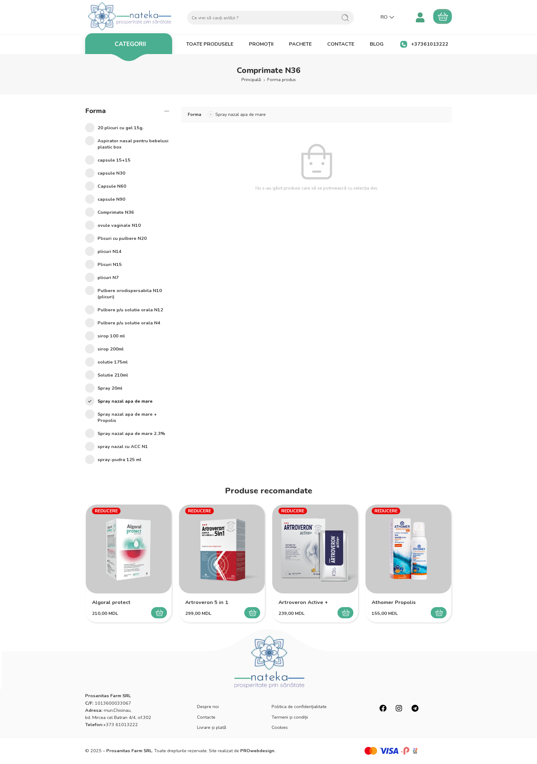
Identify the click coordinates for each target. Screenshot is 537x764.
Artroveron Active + (303, 602)
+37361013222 (429, 44)
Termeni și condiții (290, 717)
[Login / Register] (420, 16)
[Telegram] (415, 708)
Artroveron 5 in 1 (206, 602)
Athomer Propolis (394, 602)
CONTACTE (340, 44)
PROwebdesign (257, 751)
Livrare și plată (211, 727)
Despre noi (208, 706)
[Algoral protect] (129, 549)
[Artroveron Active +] (315, 549)
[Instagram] (398, 708)
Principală (251, 79)
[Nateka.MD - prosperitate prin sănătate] (130, 16)
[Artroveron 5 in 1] (222, 549)
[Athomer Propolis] (408, 549)
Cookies (280, 727)
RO (384, 17)
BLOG (376, 44)
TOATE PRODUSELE (209, 44)
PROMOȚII (261, 44)
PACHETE (300, 44)
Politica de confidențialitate (299, 706)
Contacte (206, 717)
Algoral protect (111, 602)
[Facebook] (383, 708)
